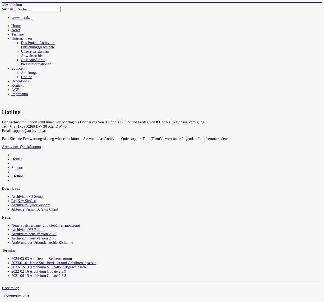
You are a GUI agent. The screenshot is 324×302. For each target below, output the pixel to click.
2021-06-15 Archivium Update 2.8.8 (38, 276)
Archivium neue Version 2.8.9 (33, 234)
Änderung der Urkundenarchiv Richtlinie (42, 242)
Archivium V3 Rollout (28, 230)
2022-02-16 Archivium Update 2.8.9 (38, 271)
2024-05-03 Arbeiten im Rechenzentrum (41, 259)
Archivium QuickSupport (30, 205)
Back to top (10, 288)
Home (16, 159)
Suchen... (9, 9)
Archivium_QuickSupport (21, 147)
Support (17, 168)
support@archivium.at (29, 131)
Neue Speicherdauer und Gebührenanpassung (45, 225)
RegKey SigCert (23, 201)
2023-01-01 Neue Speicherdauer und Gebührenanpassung (54, 263)
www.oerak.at (21, 18)
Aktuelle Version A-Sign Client (34, 209)
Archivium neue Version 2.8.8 (33, 238)
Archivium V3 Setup (27, 196)
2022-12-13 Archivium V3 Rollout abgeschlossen (48, 267)
